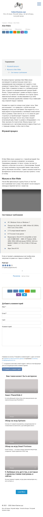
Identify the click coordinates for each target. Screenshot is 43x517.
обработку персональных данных (14, 358)
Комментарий (7, 326)
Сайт (4, 320)
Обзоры (27, 29)
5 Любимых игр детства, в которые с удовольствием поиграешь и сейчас (21, 474)
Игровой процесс (13, 66)
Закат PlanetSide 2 (13, 395)
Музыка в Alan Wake (14, 69)
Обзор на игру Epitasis (15, 421)
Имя (4, 307)
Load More (21, 492)
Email (4, 313)
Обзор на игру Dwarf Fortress (18, 446)
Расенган (16, 276)
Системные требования (19, 72)
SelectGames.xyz (18, 12)
